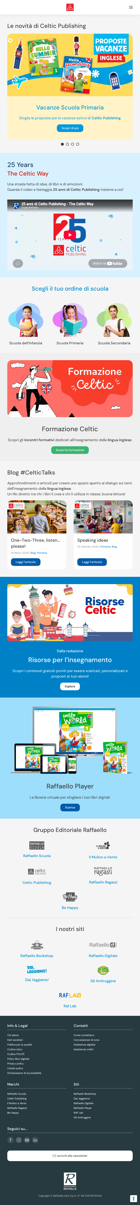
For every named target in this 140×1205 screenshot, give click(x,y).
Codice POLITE (16, 1054)
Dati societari (15, 1039)
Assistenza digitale (84, 1044)
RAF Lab (78, 1112)
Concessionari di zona (86, 1039)
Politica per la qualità (19, 1044)
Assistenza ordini (83, 1049)
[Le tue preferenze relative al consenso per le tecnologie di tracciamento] (133, 1198)
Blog (33, 552)
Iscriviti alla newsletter (72, 1156)
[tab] (62, 144)
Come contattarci (84, 1035)
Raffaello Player (83, 1108)
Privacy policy (15, 1063)
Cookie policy (15, 1068)
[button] (131, 7)
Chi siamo (13, 1035)
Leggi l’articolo (26, 562)
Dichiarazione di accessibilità (24, 1073)
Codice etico (14, 1049)
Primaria (42, 552)
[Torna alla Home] (70, 7)
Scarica (70, 807)
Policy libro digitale (18, 1058)
